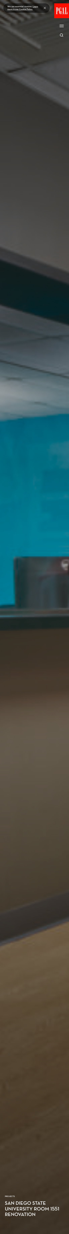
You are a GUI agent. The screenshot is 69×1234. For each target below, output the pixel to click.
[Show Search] (61, 35)
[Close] (44, 8)
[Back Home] (61, 10)
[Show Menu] (61, 26)
